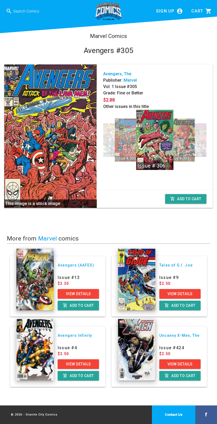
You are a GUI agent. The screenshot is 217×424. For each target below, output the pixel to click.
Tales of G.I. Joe (176, 265)
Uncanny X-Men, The (179, 335)
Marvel (130, 80)
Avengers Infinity (75, 335)
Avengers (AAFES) (76, 265)
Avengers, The (117, 73)
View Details (78, 294)
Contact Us (173, 415)
